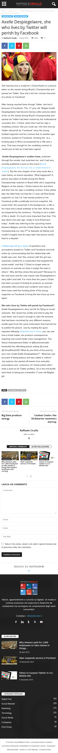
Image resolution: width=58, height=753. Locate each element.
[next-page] (30, 476)
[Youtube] (42, 622)
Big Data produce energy (12, 417)
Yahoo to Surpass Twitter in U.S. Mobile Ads (46, 464)
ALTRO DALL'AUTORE (40, 446)
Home (4, 11)
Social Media (7, 718)
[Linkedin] (23, 622)
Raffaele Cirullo (10, 38)
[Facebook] (5, 46)
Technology (7, 713)
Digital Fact (13, 11)
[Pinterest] (19, 46)
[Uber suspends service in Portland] (29, 455)
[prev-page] (27, 476)
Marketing (6, 708)
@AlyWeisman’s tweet (30, 331)
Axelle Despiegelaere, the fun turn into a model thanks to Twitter (26, 168)
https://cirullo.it (29, 434)
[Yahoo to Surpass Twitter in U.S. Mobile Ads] (47, 455)
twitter (22, 390)
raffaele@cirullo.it (34, 616)
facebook (13, 390)
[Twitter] (12, 46)
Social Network (21, 16)
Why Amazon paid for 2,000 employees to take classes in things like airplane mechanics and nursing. (10, 466)
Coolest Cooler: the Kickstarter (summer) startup (43, 418)
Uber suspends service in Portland (28, 463)
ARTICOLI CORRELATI (18, 446)
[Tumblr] (29, 622)
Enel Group (7, 727)
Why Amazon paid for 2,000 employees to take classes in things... (34, 645)
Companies (6, 459)
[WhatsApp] (26, 46)
